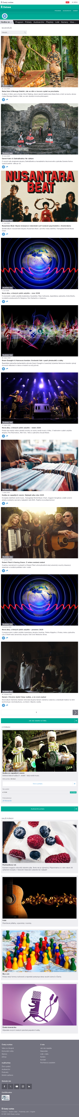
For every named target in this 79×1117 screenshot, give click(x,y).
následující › (75, 712)
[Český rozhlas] (7, 2)
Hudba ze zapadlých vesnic (14, 773)
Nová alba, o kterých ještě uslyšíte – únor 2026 (21, 293)
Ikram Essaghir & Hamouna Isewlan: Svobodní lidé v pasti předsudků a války (32, 360)
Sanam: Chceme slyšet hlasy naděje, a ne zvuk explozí (24, 697)
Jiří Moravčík (7, 801)
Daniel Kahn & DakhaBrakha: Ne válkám (18, 159)
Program (58, 10)
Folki (4, 920)
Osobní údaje (13, 1111)
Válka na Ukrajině (8, 1048)
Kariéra (42, 1057)
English (32, 1111)
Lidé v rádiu (44, 1054)
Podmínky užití (24, 1111)
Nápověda (44, 1051)
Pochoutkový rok (9, 865)
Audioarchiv (67, 10)
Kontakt (43, 1060)
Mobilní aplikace (7, 1075)
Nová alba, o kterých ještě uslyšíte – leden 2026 (21, 428)
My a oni (6, 974)
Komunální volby (8, 1051)
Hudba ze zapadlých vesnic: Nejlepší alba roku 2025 (23, 495)
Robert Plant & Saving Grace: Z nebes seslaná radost (23, 562)
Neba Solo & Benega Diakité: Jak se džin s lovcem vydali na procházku (30, 91)
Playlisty (49, 22)
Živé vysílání (6, 1066)
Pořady (28, 22)
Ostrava (73, 792)
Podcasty (5, 1072)
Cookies (4, 1111)
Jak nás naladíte (46, 1048)
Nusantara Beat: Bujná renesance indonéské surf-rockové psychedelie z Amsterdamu (36, 226)
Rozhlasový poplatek (47, 1063)
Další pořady (8, 818)
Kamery (75, 10)
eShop (4, 1057)
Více (73, 22)
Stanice (4, 1054)
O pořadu (6, 727)
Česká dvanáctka (9, 1027)
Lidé (57, 22)
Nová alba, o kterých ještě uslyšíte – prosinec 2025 (22, 630)
